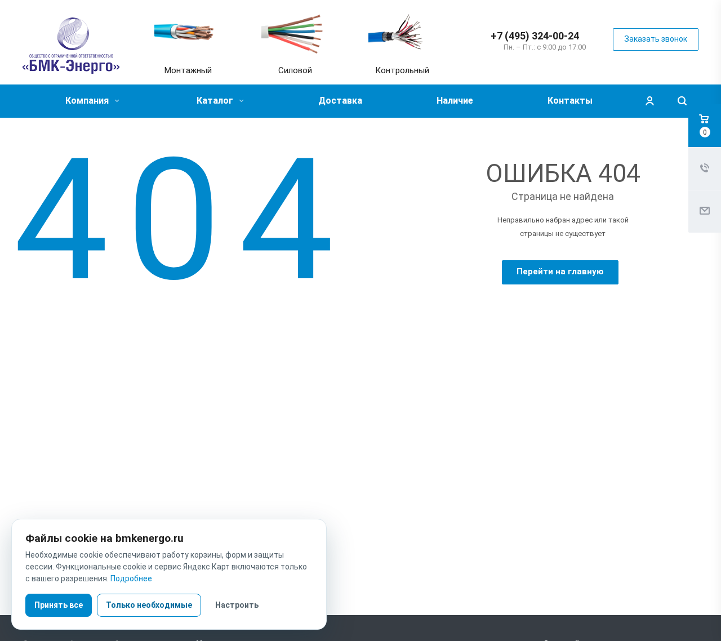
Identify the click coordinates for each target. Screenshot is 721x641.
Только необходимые (149, 604)
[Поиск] (682, 101)
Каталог (216, 100)
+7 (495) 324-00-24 (535, 36)
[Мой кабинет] (649, 101)
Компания (88, 100)
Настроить (237, 604)
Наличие (455, 100)
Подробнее (131, 578)
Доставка (340, 100)
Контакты (570, 100)
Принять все (58, 604)
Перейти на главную (560, 271)
